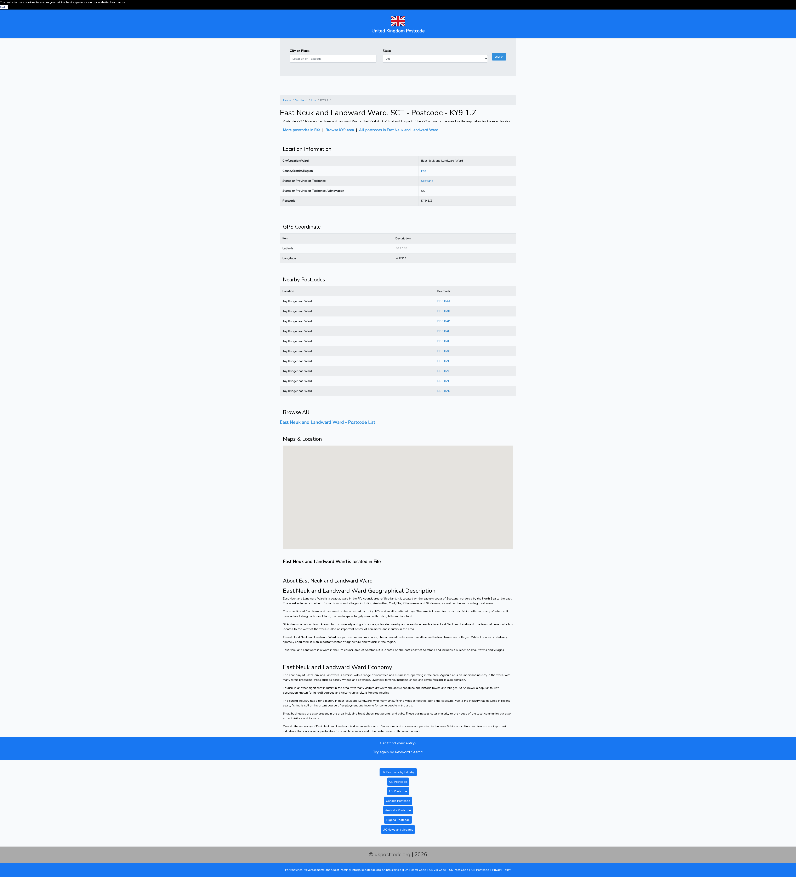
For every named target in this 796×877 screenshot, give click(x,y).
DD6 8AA (443, 301)
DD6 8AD (443, 321)
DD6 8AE (443, 331)
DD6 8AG (443, 351)
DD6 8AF (443, 341)
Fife (313, 100)
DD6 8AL (443, 381)
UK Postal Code (415, 870)
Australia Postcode (398, 810)
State (387, 50)
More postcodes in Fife (301, 129)
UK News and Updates (398, 829)
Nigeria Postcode (398, 820)
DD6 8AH (443, 361)
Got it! (4, 7)
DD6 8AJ (443, 371)
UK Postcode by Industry (398, 772)
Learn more (117, 2)
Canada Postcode (398, 801)
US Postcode (398, 791)
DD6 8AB (443, 311)
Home (287, 100)
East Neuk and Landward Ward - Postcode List (327, 422)
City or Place (299, 50)
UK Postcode (398, 782)
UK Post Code (458, 870)
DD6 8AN (443, 391)
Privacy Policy (501, 870)
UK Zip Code (437, 870)
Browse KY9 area (339, 129)
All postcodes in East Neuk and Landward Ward (398, 129)
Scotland (301, 100)
